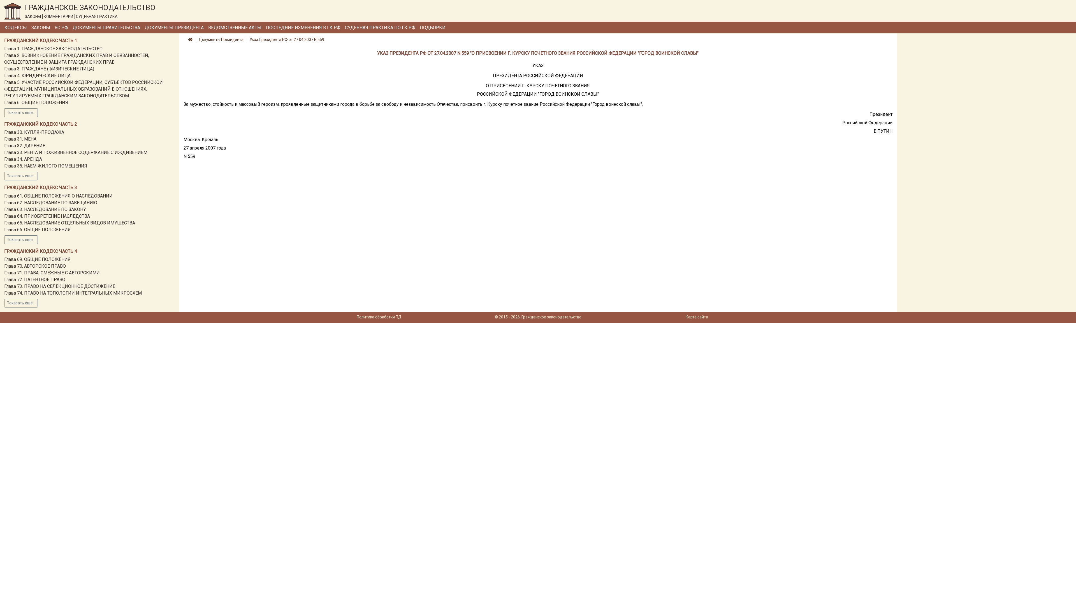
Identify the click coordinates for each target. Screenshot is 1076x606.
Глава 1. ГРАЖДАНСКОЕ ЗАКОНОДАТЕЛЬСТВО (53, 48)
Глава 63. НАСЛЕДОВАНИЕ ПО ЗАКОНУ (45, 209)
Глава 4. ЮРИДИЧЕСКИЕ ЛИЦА (37, 75)
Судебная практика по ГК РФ (380, 27)
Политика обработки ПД (379, 317)
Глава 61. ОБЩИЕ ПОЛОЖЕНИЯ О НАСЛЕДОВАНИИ (58, 196)
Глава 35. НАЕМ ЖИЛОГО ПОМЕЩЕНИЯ (45, 166)
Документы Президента (174, 27)
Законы (40, 27)
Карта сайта (697, 317)
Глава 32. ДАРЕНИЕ (24, 145)
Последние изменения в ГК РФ (303, 27)
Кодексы (15, 27)
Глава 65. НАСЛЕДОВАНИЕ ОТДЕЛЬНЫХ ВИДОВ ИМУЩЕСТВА (69, 223)
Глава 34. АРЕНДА (23, 159)
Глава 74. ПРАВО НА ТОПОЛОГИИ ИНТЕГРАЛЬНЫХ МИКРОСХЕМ (73, 293)
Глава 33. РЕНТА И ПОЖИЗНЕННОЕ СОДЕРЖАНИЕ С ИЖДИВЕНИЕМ (75, 152)
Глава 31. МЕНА (20, 139)
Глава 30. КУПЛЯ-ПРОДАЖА (34, 132)
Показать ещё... (21, 112)
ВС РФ (61, 27)
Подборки (433, 27)
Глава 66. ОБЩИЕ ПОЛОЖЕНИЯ (37, 229)
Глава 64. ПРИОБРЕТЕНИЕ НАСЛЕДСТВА (47, 216)
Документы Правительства (106, 27)
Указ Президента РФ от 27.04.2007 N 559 (287, 39)
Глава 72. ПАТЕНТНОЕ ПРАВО (34, 279)
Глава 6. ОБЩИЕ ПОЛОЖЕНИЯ (36, 102)
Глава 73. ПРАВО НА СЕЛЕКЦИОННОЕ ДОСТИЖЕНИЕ (59, 286)
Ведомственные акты (234, 27)
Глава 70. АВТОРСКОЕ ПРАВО (35, 266)
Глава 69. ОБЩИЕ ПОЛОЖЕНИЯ (37, 259)
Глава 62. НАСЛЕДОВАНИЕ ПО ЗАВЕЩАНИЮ (50, 202)
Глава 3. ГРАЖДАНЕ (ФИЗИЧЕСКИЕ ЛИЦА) (49, 69)
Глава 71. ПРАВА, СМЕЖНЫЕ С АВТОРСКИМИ (52, 273)
